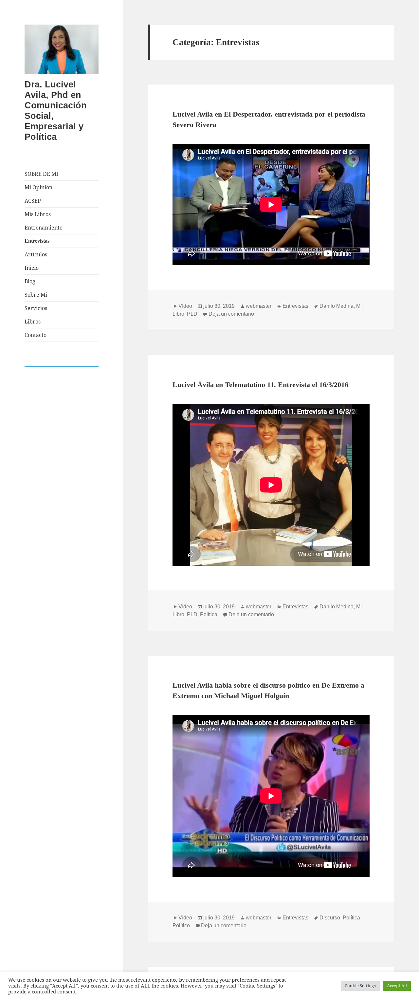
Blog (30, 281)
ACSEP (33, 200)
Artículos (36, 254)
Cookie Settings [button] (360, 986)
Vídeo (185, 306)
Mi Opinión (38, 187)
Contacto (35, 335)
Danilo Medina (336, 306)
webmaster (258, 306)
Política (208, 614)
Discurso (329, 917)
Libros (33, 321)
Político (181, 925)
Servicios (36, 308)
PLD (192, 314)
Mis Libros (38, 214)
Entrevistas (37, 241)
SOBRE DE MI (41, 173)
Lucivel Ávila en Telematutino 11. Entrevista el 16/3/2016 (260, 384)
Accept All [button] (397, 986)
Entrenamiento (44, 227)
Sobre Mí (36, 294)
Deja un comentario (231, 314)
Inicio (32, 267)
